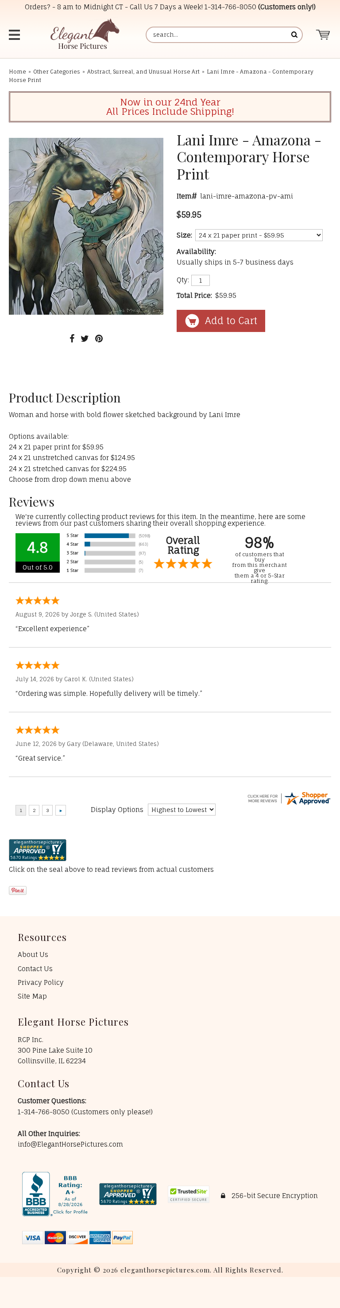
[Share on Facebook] (72, 338)
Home (17, 71)
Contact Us (35, 968)
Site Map (32, 996)
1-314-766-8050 (230, 7)
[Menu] (15, 35)
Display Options (117, 809)
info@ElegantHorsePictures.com (70, 1144)
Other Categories (56, 71)
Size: (184, 235)
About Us (33, 954)
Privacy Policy (41, 982)
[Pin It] (99, 338)
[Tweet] (85, 338)
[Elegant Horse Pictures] (84, 35)
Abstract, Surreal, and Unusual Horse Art (143, 71)
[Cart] (323, 35)
